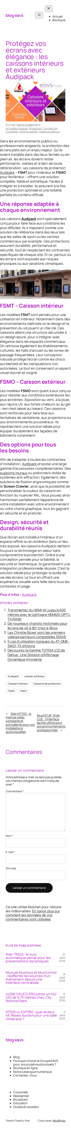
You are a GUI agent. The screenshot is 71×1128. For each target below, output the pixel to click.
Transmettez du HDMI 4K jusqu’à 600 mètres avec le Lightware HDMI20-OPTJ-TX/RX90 (39, 614)
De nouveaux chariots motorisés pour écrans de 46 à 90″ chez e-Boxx (37, 625)
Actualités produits (17, 128)
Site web (11, 868)
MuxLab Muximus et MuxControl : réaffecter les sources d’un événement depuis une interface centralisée (31, 977)
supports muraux (13, 473)
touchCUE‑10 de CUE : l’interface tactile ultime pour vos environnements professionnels (51, 722)
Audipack (7, 172)
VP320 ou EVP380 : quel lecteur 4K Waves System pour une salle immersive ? (31, 1015)
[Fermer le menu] (48, 8)
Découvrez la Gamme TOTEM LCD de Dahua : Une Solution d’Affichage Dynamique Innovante (36, 654)
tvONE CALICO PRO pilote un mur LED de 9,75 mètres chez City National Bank (31, 997)
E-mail (10, 852)
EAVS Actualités (28, 131)
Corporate (12, 131)
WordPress (59, 1120)
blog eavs (14, 15)
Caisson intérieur (18, 683)
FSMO (11, 691)
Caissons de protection (47, 683)
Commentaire (15, 791)
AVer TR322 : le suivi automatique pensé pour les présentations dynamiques (28, 958)
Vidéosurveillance (49, 131)
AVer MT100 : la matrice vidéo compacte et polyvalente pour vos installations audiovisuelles (20, 723)
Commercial (50, 128)
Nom (9, 836)
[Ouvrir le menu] (39, 15)
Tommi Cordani (25, 125)
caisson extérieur (34, 676)
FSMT (23, 691)
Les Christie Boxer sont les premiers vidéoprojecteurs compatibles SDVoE (37, 634)
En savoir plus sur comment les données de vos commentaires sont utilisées (33, 915)
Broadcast (35, 128)
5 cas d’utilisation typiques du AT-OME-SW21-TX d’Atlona (38, 643)
